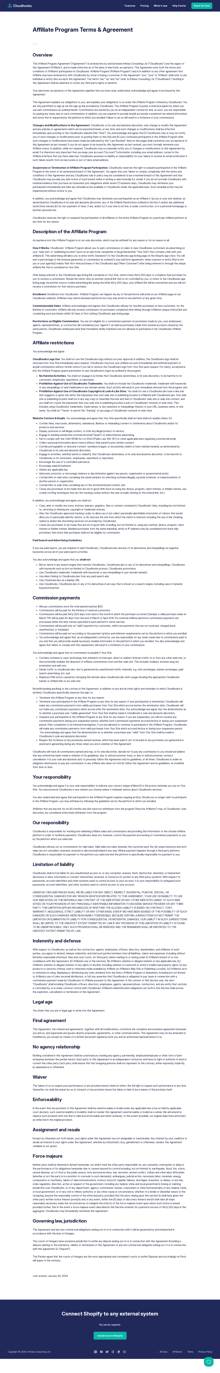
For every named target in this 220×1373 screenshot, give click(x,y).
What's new (160, 5)
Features (130, 5)
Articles (163, 1351)
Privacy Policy (205, 1351)
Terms (190, 1351)
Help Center (179, 5)
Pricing (144, 5)
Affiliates (177, 1351)
